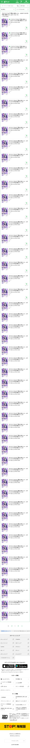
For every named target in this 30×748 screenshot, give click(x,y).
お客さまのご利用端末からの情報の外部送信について (21, 711)
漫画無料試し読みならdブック (6, 633)
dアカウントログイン (5, 692)
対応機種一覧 (19, 681)
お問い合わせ (4, 688)
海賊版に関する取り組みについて (6, 711)
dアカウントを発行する (15, 736)
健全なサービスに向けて (21, 703)
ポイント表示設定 (20, 688)
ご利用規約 (3, 699)
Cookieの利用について (21, 707)
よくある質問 (19, 685)
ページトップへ (15, 743)
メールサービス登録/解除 (6, 685)
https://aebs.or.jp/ (13, 722)
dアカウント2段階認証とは (6, 707)
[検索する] (17, 5)
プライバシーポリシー (6, 703)
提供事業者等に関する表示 (21, 700)
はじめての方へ (6, 681)
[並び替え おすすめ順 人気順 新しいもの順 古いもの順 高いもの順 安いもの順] (8, 9)
